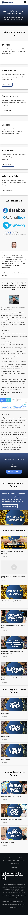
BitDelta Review (14, 754)
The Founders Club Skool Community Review (14, 673)
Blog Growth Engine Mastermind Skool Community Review (14, 647)
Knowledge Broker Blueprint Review (14, 813)
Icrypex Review (14, 731)
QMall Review (14, 708)
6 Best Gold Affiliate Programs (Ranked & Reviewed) (14, 547)
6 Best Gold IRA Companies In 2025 (14, 595)
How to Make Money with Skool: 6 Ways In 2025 (14, 621)
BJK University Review (14, 837)
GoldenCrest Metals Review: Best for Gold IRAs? (14, 571)
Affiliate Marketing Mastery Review (14, 790)
